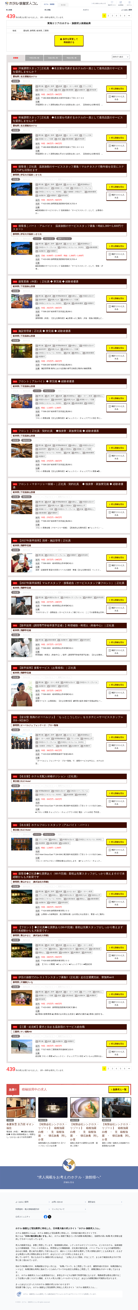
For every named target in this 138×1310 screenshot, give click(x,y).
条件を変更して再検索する (70, 40)
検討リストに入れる (118, 97)
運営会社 (91, 1202)
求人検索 (9, 10)
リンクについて (58, 1209)
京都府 (10, 1120)
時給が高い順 (71, 58)
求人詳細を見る (117, 89)
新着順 (15, 58)
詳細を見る (69, 1182)
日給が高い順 (53, 58)
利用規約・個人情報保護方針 (27, 1209)
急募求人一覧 (119, 1089)
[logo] (21, 3)
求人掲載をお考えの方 (99, 3)
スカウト (86, 10)
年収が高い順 (34, 58)
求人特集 (48, 10)
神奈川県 (42, 1120)
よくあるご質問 (126, 10)
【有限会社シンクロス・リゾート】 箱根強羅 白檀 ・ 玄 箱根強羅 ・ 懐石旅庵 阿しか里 (52, 1132)
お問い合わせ (57, 1202)
